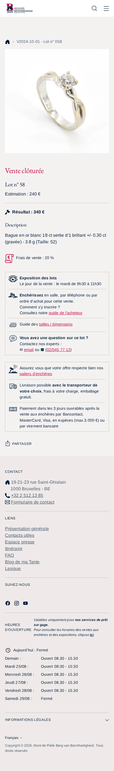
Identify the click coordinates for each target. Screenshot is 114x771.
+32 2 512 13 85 (27, 495)
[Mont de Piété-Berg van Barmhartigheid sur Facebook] (8, 604)
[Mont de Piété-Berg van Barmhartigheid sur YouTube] (26, 604)
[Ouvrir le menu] (106, 8)
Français (11, 738)
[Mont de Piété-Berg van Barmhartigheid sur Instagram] (17, 604)
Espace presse (20, 542)
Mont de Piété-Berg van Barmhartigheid (63, 745)
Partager (22, 444)
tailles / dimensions (55, 324)
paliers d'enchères (36, 374)
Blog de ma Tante (22, 561)
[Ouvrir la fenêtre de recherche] (94, 8)
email (28, 349)
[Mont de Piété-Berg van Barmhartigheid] (19, 8)
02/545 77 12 (58, 349)
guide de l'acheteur (65, 313)
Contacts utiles (19, 535)
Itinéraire (13, 548)
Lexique (13, 568)
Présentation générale (27, 528)
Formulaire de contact (32, 502)
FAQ (9, 555)
